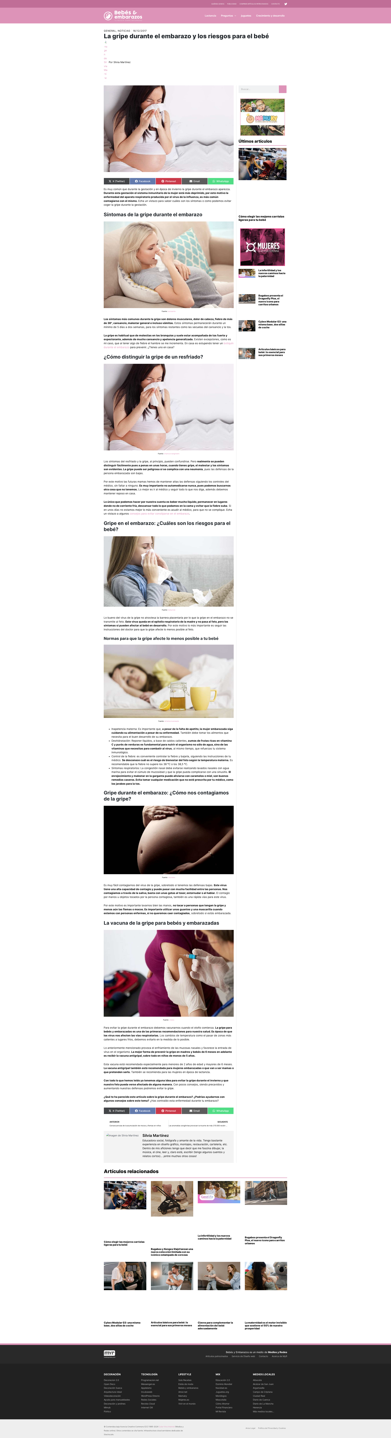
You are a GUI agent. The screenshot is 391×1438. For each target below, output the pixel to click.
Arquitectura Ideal (113, 1392)
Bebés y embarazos (188, 1388)
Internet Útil (147, 1407)
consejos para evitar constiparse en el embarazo (159, 513)
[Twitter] (285, 4)
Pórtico (107, 1411)
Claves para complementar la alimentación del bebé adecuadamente (215, 1325)
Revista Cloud (148, 1403)
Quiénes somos (217, 4)
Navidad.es (221, 1388)
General (110, 30)
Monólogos (221, 1396)
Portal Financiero (224, 1407)
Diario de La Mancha (263, 1403)
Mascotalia (221, 1399)
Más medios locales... (263, 1411)
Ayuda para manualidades (117, 1399)
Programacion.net (150, 1380)
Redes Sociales (148, 1399)
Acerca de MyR (279, 1356)
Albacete (257, 1380)
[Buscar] (283, 89)
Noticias (124, 30)
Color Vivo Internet (167, 1426)
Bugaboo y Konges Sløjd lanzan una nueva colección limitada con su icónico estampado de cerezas (172, 1251)
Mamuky (182, 1396)
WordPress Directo (150, 1396)
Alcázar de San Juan (263, 1384)
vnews (171, 1020)
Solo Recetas (184, 1380)
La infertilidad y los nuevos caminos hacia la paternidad (271, 273)
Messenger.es (148, 1384)
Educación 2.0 (223, 1380)
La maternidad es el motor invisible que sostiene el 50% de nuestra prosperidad (266, 1325)
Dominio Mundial (224, 1384)
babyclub (171, 610)
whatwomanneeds (171, 721)
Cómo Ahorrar (222, 1403)
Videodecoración (112, 1396)
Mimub (107, 1407)
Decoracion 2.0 (111, 1380)
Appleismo (146, 1388)
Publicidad (231, 4)
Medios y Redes (277, 1352)
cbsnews (171, 877)
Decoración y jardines (114, 1403)
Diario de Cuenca (261, 1399)
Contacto (275, 4)
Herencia (257, 1407)
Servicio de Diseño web (243, 1356)
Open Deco (109, 1384)
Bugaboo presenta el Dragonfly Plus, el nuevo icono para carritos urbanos (270, 300)
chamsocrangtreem (171, 454)
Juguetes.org (222, 1392)
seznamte (171, 311)
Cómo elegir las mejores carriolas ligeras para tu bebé (261, 218)
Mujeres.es (183, 1399)
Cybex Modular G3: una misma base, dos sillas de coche (272, 324)
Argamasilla (258, 1388)
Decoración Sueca (113, 1388)
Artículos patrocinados (217, 1356)
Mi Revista (221, 1411)
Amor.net (182, 1392)
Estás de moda (185, 1384)
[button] (234, 15)
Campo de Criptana (262, 1392)
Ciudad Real (259, 1396)
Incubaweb (146, 1392)
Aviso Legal (250, 1428)
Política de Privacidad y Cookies (272, 1428)
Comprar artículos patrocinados (253, 4)
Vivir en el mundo (187, 1403)
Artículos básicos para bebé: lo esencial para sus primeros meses (271, 352)
